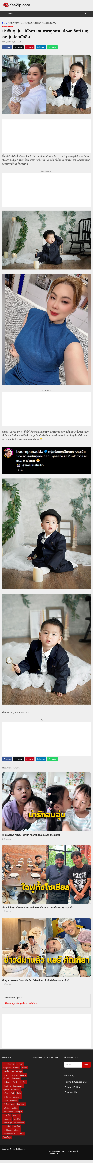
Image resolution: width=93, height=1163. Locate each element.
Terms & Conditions (75, 1082)
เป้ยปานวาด (21, 1104)
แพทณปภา (16, 1115)
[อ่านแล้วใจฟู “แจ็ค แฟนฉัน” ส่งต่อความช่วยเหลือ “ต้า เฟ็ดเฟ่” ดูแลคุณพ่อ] (46, 875)
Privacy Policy (72, 1087)
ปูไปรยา (6, 1090)
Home (4, 23)
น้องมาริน (23, 1075)
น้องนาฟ (6, 1075)
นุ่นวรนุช (19, 1071)
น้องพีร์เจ (15, 1075)
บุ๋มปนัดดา (22, 1082)
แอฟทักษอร (7, 1130)
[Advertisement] (46, 136)
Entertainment (8, 26)
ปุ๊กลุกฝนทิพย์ (17, 1086)
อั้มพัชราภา (7, 1097)
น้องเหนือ (7, 1078)
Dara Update (18, 42)
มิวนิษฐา (6, 1093)
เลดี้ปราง (15, 1108)
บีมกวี (15, 1082)
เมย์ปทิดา (7, 1108)
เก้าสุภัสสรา (17, 1097)
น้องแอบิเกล (16, 1078)
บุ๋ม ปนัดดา (7, 1086)
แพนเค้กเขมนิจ (19, 1123)
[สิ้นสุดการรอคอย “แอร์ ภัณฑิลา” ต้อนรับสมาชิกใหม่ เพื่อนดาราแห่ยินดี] (46, 947)
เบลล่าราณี (13, 1101)
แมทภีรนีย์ (7, 1126)
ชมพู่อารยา (7, 1067)
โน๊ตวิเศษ (17, 1130)
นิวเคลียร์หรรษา (9, 1071)
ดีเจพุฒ (24, 1067)
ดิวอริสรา (16, 1067)
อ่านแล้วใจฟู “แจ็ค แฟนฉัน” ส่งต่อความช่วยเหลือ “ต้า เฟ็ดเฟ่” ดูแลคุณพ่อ (37, 907)
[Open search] (86, 14)
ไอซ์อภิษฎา (7, 1137)
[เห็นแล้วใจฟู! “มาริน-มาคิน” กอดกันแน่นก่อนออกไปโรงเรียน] (46, 802)
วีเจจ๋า (19, 1093)
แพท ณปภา (7, 1119)
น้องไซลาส (7, 1082)
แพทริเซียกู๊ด (8, 1123)
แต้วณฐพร (18, 1112)
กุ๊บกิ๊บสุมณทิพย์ (9, 1064)
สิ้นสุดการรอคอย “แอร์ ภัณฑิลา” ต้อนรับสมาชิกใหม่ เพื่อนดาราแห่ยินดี (35, 980)
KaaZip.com (20, 1149)
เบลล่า (6, 1101)
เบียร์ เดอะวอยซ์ (9, 1104)
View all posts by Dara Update (21, 1003)
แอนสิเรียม (16, 1126)
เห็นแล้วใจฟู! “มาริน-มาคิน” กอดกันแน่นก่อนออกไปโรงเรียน (31, 835)
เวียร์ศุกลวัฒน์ (8, 1112)
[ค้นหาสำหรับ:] (77, 1065)
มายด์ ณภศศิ (15, 1090)
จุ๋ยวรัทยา (20, 1064)
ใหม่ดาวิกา (20, 1134)
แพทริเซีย (17, 1119)
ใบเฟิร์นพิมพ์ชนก (9, 1134)
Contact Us (70, 1092)
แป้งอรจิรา (7, 1115)
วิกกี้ (12, 1093)
